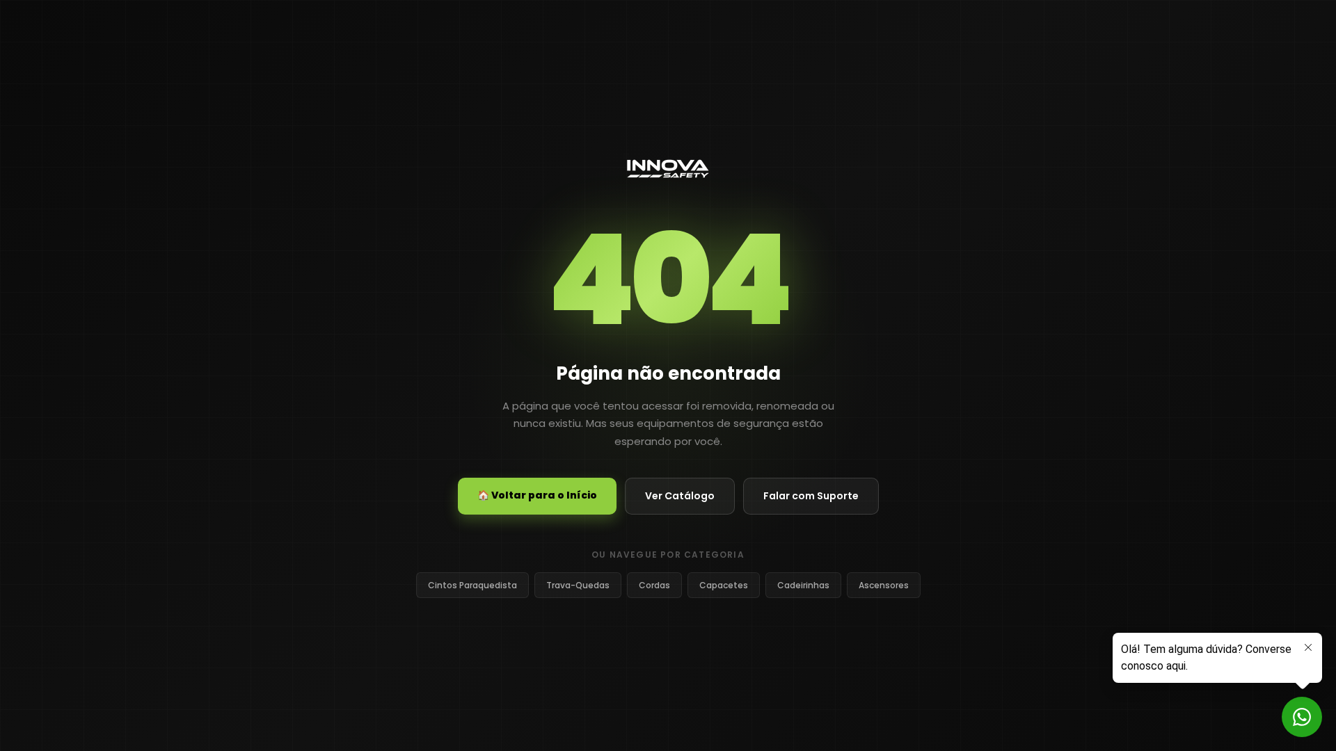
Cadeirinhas (803, 585)
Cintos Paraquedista (472, 585)
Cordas (654, 585)
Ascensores (884, 585)
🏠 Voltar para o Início (537, 495)
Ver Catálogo (680, 496)
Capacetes (723, 585)
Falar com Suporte (811, 496)
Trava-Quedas (578, 585)
